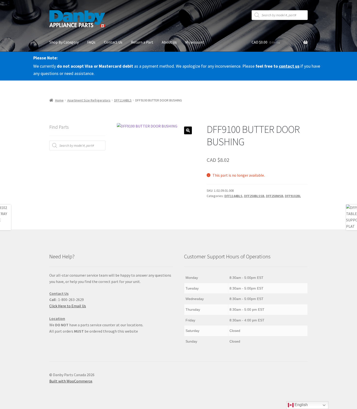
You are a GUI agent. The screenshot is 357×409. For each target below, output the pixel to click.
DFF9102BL (293, 196)
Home (59, 100)
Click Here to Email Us (67, 305)
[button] (188, 130)
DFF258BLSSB (254, 196)
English (301, 405)
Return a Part (142, 42)
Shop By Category (64, 42)
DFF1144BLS (123, 100)
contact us (289, 66)
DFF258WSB (274, 196)
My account (194, 42)
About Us (169, 42)
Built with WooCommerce (70, 381)
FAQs (91, 42)
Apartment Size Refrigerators (88, 100)
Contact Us (113, 42)
